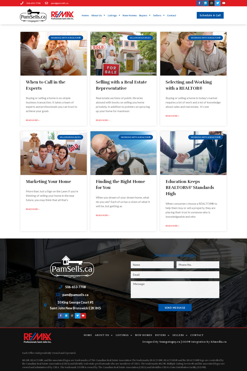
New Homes (130, 15)
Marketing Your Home (48, 181)
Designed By (150, 341)
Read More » (32, 120)
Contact (171, 15)
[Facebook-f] (199, 3)
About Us (96, 15)
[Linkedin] (205, 3)
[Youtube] (224, 3)
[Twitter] (217, 3)
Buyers (143, 15)
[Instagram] (211, 3)
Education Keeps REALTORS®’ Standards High (190, 187)
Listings (112, 15)
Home (85, 15)
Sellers (157, 15)
